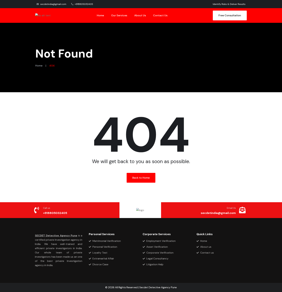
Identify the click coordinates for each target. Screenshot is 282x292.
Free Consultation (230, 15)
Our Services (119, 15)
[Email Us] (242, 210)
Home (100, 15)
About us (140, 15)
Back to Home (141, 177)
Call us (46, 207)
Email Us (231, 207)
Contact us (160, 15)
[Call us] (36, 210)
